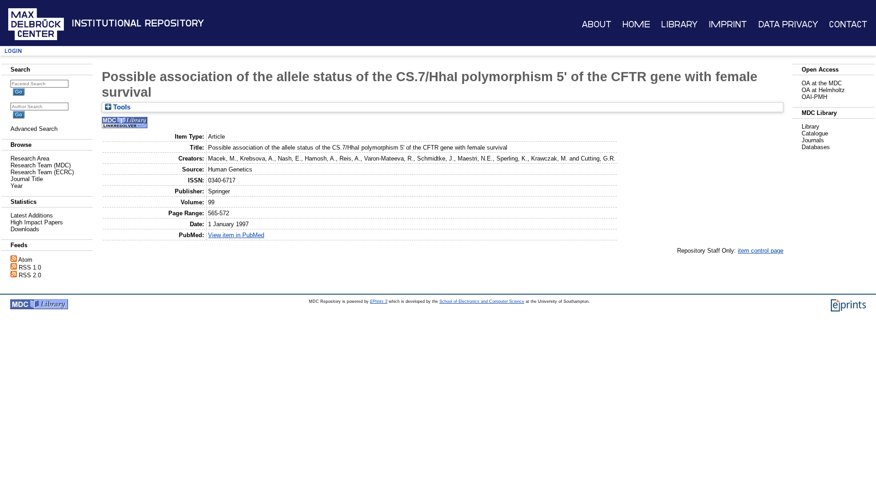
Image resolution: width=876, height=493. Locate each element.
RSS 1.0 (30, 267)
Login (13, 51)
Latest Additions (31, 215)
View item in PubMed (236, 235)
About (596, 24)
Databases (816, 147)
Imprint (728, 24)
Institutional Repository (138, 23)
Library (679, 24)
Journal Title (26, 179)
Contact (848, 24)
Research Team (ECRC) (42, 172)
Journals (813, 140)
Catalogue (815, 133)
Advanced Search (33, 128)
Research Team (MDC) (40, 165)
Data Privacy (788, 24)
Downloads (24, 229)
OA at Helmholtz (823, 90)
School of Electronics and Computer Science (481, 301)
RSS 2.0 (30, 275)
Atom (25, 259)
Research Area (29, 158)
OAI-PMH (814, 96)
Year (16, 185)
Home (636, 24)
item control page (760, 250)
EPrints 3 (378, 301)
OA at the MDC (822, 83)
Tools (120, 107)
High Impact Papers (36, 222)
